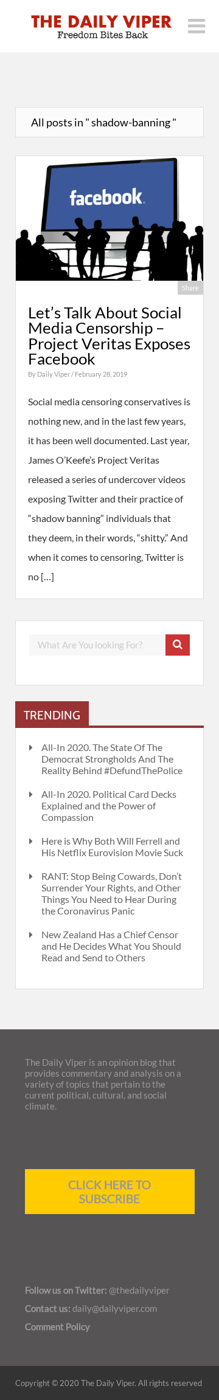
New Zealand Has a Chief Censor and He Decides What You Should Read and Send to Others (111, 945)
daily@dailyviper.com (114, 1308)
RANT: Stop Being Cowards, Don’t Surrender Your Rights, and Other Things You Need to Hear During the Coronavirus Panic (111, 893)
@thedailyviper (139, 1290)
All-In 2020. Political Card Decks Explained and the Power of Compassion (108, 805)
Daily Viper (54, 374)
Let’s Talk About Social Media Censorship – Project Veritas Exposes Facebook (109, 335)
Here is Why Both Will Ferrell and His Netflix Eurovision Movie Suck (112, 846)
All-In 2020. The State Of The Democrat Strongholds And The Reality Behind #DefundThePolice (111, 758)
